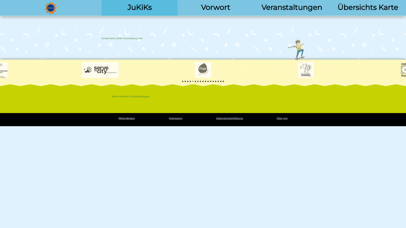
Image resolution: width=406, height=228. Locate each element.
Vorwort (215, 7)
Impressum (175, 118)
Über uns (282, 118)
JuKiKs (140, 7)
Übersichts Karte (368, 7)
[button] (182, 81)
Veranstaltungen (292, 7)
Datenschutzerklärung (229, 118)
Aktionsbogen (126, 118)
